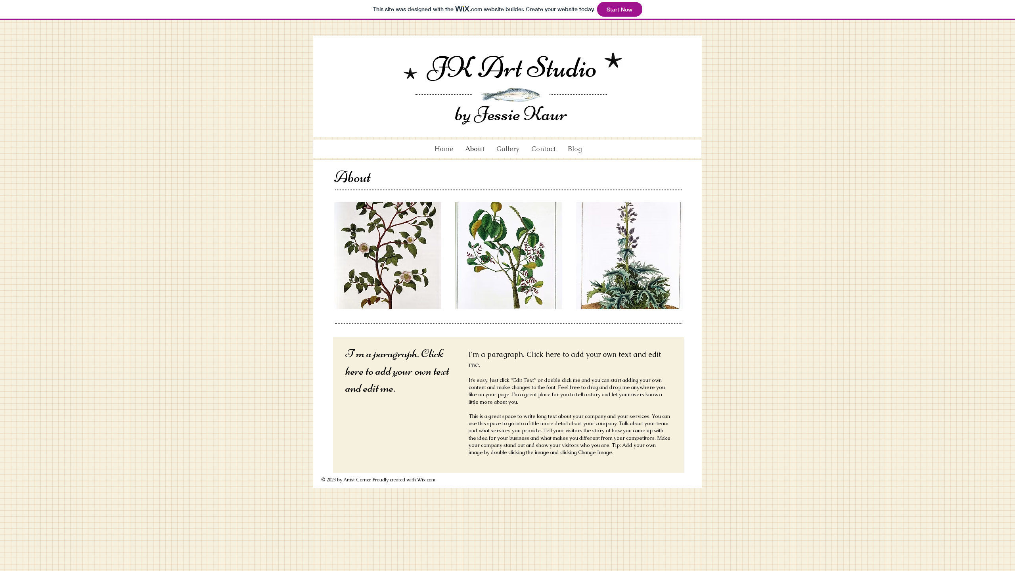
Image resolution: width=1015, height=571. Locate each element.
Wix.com (426, 480)
